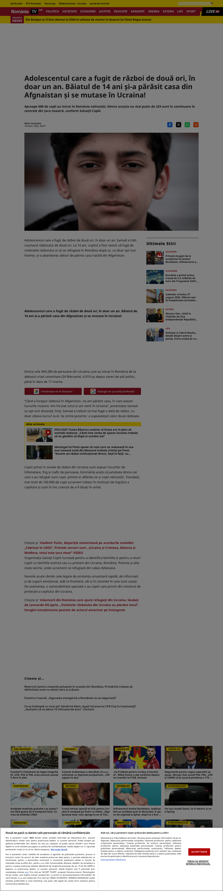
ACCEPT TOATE (199, 851)
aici (26, 872)
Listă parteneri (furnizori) (113, 859)
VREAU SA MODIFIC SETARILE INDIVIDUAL (198, 863)
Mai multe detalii (59, 849)
